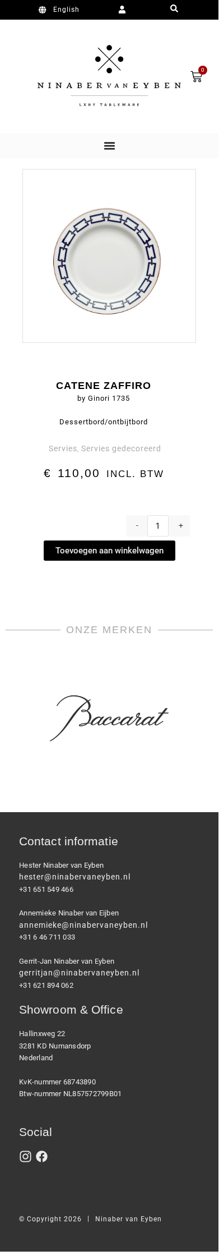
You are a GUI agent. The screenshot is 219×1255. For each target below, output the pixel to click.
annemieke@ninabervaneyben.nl (83, 924)
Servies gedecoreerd (121, 448)
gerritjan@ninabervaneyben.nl (79, 972)
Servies (63, 448)
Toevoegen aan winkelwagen (109, 551)
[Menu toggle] (109, 145)
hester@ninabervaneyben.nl (75, 876)
